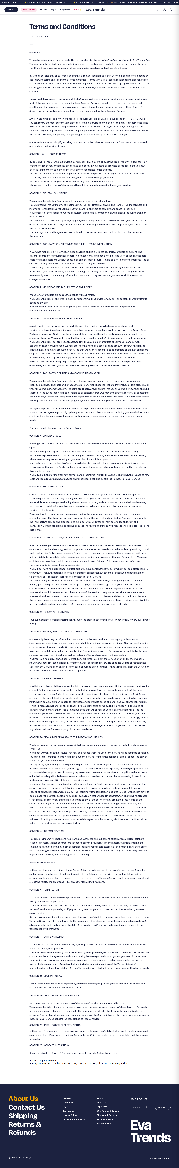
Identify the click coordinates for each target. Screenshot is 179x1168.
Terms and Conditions (74, 1119)
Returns (66, 1098)
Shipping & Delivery (107, 1115)
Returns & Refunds (24, 1128)
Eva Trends (165, 1158)
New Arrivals (28, 10)
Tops (53, 10)
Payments (102, 1107)
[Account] (164, 9)
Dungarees (64, 10)
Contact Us (26, 1107)
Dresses (43, 10)
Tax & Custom (104, 1123)
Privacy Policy (69, 1115)
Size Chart (67, 1102)
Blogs (100, 1098)
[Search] (157, 9)
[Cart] (172, 9)
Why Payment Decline (108, 1111)
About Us (23, 1099)
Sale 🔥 (78, 10)
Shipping (22, 1116)
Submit (161, 1107)
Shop (10, 10)
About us (101, 1102)
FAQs (65, 1107)
